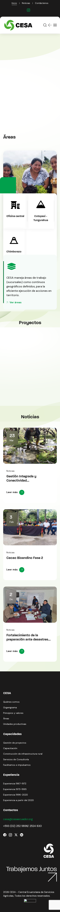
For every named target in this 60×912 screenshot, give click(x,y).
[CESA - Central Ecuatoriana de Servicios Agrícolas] (19, 25)
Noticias (10, 471)
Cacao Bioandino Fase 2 (24, 558)
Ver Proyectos (16, 88)
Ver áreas (15, 302)
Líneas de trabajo (18, 103)
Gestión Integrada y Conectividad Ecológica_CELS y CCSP (25, 481)
